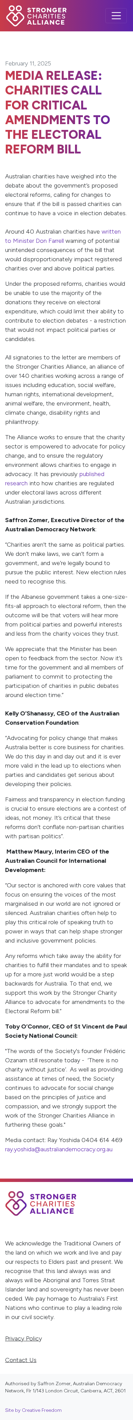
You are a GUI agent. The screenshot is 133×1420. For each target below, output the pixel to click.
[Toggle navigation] (116, 16)
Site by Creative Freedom (33, 1410)
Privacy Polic (22, 1338)
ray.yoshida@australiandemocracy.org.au (59, 1149)
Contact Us (20, 1360)
